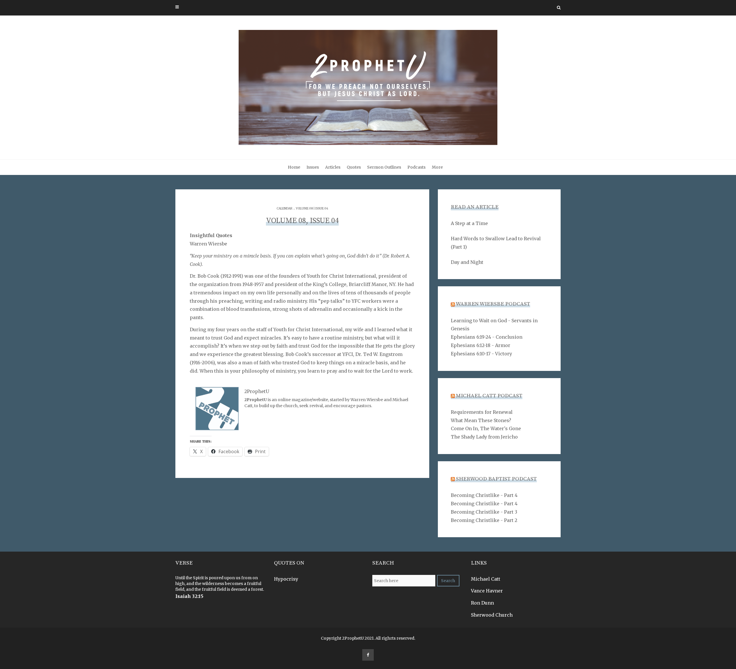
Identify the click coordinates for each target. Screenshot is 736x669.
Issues (312, 167)
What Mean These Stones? (481, 420)
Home (294, 167)
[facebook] (368, 655)
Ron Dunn (482, 603)
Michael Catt (485, 579)
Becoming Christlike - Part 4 (484, 495)
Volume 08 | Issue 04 (312, 208)
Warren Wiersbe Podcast (493, 304)
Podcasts (416, 167)
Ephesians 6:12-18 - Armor (480, 345)
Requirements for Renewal (482, 412)
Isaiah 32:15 (189, 596)
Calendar (284, 208)
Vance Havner (487, 591)
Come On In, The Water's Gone (486, 428)
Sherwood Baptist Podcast (496, 479)
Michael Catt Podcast (489, 395)
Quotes (354, 167)
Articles (332, 167)
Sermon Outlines (384, 167)
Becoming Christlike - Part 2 (484, 520)
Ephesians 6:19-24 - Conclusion (486, 337)
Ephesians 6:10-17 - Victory (481, 354)
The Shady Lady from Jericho (484, 437)
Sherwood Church (492, 615)
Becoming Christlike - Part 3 (484, 512)
